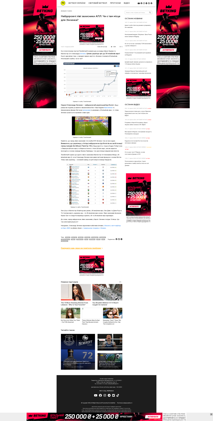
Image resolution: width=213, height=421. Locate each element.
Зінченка (83, 53)
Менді (73, 239)
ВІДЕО (127, 3)
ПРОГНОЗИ (115, 3)
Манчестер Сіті (65, 239)
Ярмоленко (64, 241)
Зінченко (87, 237)
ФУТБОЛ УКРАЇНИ (76, 3)
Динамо (81, 237)
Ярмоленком (108, 107)
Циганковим (87, 110)
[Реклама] (106, 417)
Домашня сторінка (66, 11)
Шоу (103, 239)
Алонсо (68, 237)
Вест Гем (74, 237)
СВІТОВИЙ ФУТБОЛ (98, 3)
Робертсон (80, 239)
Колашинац (95, 237)
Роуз (86, 239)
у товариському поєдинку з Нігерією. (94, 228)
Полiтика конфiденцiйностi (124, 403)
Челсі (98, 239)
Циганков (92, 239)
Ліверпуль (102, 237)
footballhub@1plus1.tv (113, 383)
